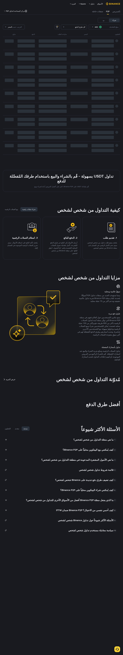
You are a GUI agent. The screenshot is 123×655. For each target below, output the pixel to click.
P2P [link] (108, 11)
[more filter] (57, 27)
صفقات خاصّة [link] (97, 11)
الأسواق (100, 4)
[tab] (116, 11)
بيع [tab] (104, 20)
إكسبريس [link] (116, 11)
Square (83, 4)
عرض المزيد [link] (10, 379)
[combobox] (97, 27)
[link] (59, 470)
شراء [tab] (114, 20)
